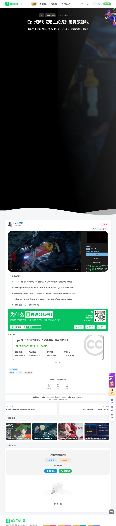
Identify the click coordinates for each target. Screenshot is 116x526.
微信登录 (67, 471)
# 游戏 (12, 373)
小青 (15, 223)
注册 (65, 460)
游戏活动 (14, 369)
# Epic (19, 373)
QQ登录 (52, 471)
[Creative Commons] (64, 355)
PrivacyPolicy (34, 355)
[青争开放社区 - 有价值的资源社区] (15, 521)
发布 (108, 4)
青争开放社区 (20, 355)
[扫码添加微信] (111, 511)
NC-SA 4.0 (70, 355)
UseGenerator (52, 355)
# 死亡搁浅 (28, 373)
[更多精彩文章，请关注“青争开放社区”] (58, 320)
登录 (52, 460)
